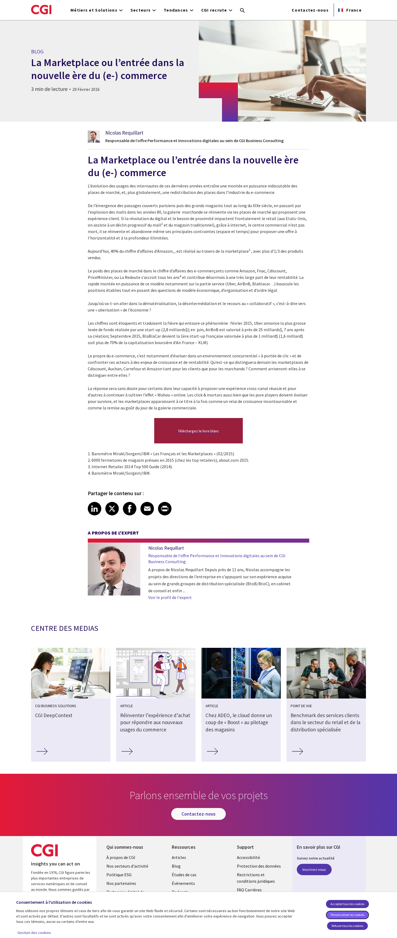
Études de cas (184, 874)
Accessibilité (248, 857)
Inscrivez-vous (314, 869)
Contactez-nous (310, 10)
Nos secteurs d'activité (127, 866)
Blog (176, 866)
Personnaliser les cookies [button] (347, 915)
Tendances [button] (176, 10)
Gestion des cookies (34, 932)
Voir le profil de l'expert (170, 597)
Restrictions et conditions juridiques (256, 878)
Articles (179, 857)
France (353, 10)
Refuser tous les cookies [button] (347, 926)
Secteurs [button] (140, 10)
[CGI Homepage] (41, 9)
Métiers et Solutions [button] (93, 10)
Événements (183, 883)
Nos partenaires (121, 883)
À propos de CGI (120, 857)
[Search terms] (242, 11)
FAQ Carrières (249, 889)
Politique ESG (119, 874)
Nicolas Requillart (124, 132)
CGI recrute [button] (214, 10)
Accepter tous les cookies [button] (347, 904)
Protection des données (259, 866)
